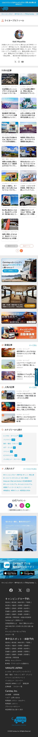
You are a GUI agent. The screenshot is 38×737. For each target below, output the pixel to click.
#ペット (25, 475)
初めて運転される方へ (26, 623)
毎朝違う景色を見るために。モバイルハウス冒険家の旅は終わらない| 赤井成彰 (27, 140)
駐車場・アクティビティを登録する (17, 663)
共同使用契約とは (11, 623)
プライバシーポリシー (12, 706)
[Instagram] (28, 590)
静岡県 (20, 611)
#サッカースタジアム (10, 484)
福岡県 (7, 608)
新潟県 (26, 614)
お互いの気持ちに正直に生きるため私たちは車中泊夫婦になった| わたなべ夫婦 (27, 116)
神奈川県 (21, 602)
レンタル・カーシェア (10, 436)
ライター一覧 (17, 686)
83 (20, 443)
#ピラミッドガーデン (24, 487)
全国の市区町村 (26, 617)
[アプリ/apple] (10, 573)
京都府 (14, 614)
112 (20, 436)
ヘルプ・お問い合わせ (12, 697)
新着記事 (26, 683)
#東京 (26, 478)
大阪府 (14, 605)
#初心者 (31, 475)
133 (13, 439)
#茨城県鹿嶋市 (27, 481)
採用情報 (16, 694)
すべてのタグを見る (30, 469)
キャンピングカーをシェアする (15, 631)
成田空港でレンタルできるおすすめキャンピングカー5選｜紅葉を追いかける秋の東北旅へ (27, 353)
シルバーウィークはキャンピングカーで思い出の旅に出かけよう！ (19, 3)
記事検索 (8, 686)
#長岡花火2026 (25, 490)
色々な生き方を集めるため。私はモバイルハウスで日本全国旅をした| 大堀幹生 (9, 140)
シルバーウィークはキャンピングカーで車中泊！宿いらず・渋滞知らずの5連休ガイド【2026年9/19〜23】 (27, 364)
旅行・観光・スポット (10, 443)
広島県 (7, 614)
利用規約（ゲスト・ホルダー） (15, 700)
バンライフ (7, 439)
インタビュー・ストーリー (12, 459)
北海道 (14, 608)
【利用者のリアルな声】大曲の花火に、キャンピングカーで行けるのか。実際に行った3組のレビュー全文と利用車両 (27, 376)
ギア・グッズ (7, 447)
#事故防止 (6, 490)
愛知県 (26, 605)
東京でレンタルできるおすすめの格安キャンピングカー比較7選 (26, 419)
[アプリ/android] (27, 573)
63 (11, 451)
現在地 (7, 602)
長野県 (26, 611)
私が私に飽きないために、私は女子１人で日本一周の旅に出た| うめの (9, 212)
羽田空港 (16, 617)
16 (16, 455)
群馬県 (20, 608)
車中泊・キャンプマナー (13, 660)
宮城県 (20, 614)
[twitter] (20, 590)
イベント (6, 451)
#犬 (22, 478)
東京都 (14, 602)
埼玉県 (7, 605)
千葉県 (28, 602)
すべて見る (33, 345)
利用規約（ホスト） (11, 703)
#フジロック (16, 478)
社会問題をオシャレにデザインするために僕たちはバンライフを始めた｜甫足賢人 (9, 91)
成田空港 (8, 617)
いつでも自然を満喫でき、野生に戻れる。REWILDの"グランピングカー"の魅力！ (27, 91)
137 (23, 459)
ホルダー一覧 (9, 634)
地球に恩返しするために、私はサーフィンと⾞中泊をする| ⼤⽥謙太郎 (9, 237)
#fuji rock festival (16, 481)
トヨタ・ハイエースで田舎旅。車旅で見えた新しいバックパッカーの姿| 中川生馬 (27, 188)
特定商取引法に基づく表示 (14, 709)
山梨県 (14, 611)
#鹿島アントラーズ (9, 487)
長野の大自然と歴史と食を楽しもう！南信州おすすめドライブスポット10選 (9, 164)
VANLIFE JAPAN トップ (13, 683)
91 (14, 447)
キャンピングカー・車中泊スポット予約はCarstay (17, 14)
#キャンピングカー (9, 475)
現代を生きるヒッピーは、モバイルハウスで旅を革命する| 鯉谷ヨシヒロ (27, 164)
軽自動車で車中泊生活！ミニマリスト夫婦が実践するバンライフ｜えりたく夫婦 (9, 116)
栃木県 (26, 608)
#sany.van (6, 481)
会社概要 (8, 694)
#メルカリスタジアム (25, 484)
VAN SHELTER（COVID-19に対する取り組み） (19, 627)
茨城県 (7, 611)
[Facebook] (11, 590)
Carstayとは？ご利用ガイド (14, 620)
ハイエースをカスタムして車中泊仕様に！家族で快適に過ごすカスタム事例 (26, 396)
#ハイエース (7, 478)
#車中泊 (19, 475)
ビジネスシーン (8, 455)
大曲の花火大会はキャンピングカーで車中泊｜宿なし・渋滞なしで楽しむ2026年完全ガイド (26, 408)
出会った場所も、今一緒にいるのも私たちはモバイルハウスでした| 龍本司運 (10, 188)
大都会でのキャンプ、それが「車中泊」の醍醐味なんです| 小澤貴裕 (27, 212)
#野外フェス (15, 490)
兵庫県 (20, 605)
